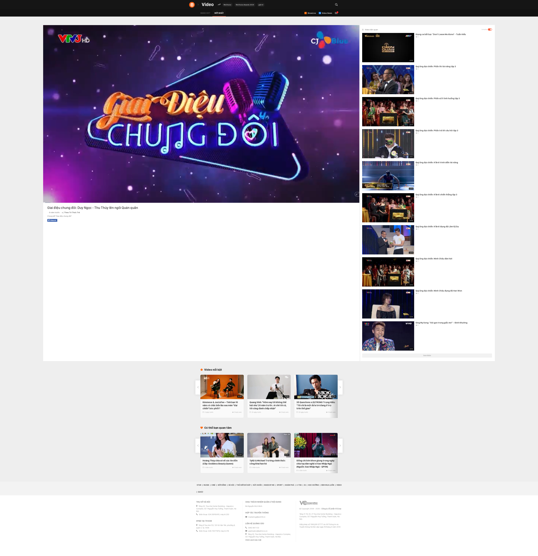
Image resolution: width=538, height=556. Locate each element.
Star (199, 485)
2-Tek (299, 485)
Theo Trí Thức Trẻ (72, 212)
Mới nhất (219, 13)
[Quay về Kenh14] (192, 5)
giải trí (260, 5)
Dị (305, 485)
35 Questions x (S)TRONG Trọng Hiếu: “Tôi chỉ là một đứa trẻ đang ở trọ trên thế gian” (315, 405)
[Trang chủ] (208, 4)
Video (339, 485)
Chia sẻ (53, 220)
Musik (206, 485)
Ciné (213, 485)
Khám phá (289, 485)
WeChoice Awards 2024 (245, 5)
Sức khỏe (257, 485)
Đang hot (205, 13)
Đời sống (222, 485)
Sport (280, 485)
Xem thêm (427, 356)
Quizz (200, 492)
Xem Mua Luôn (327, 485)
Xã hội (231, 485)
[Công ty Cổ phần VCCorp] (308, 503)
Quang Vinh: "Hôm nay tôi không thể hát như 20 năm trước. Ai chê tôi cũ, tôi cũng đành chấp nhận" (268, 405)
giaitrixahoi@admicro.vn (257, 531)
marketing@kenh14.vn (256, 517)
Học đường (313, 485)
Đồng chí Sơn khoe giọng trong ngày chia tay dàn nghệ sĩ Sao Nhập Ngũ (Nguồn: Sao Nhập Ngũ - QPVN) (315, 463)
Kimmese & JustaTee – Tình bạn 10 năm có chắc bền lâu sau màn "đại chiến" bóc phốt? (220, 405)
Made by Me (269, 485)
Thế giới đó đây (243, 485)
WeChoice (227, 5)
